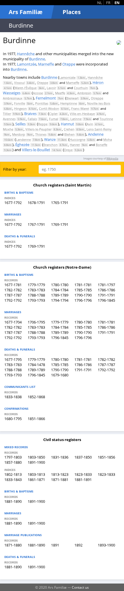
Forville (19, 103)
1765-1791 (59, 202)
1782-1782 (13, 289)
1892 (78, 545)
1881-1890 (13, 501)
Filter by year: (14, 169)
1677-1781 (13, 284)
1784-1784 (59, 289)
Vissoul (19, 82)
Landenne (23, 139)
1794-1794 (59, 300)
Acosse (38, 93)
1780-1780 (59, 284)
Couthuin (81, 88)
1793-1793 (36, 300)
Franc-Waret (80, 108)
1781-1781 (83, 284)
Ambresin (84, 93)
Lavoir (51, 88)
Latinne (76, 119)
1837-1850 (83, 457)
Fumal (53, 119)
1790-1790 (83, 295)
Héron (98, 82)
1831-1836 (59, 457)
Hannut (67, 123)
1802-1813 (13, 474)
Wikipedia (112, 158)
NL (99, 2)
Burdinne (37, 58)
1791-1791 (106, 295)
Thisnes (40, 134)
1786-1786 (106, 289)
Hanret (75, 145)
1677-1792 (13, 202)
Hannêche (26, 53)
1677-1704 (13, 322)
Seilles (20, 123)
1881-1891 (83, 479)
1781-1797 (106, 284)
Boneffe (101, 145)
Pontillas (41, 103)
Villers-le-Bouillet (36, 149)
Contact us (80, 587)
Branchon (50, 145)
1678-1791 (36, 202)
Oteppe (68, 64)
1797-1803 (13, 457)
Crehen (69, 129)
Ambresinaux (12, 98)
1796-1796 (83, 300)
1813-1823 (59, 474)
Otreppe (97, 98)
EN (117, 2)
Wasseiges (11, 92)
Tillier (7, 113)
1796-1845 (106, 300)
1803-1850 (36, 457)
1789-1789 (59, 295)
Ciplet (53, 113)
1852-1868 (36, 396)
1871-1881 (59, 479)
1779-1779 (36, 284)
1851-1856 (106, 457)
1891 (55, 545)
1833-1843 (13, 479)
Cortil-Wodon (49, 108)
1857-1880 (13, 462)
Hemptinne (68, 103)
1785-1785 (83, 289)
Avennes (9, 119)
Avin (90, 124)
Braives (30, 113)
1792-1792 (13, 300)
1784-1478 (36, 364)
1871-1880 (13, 545)
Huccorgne (77, 139)
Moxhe (8, 129)
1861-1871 (36, 479)
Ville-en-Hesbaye (82, 113)
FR (108, 2)
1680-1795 (13, 418)
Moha (107, 139)
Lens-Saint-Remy (99, 129)
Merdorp (18, 134)
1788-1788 (36, 295)
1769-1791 (59, 224)
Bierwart (72, 98)
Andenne (96, 134)
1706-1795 (36, 322)
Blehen (69, 134)
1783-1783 (36, 289)
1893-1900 (106, 545)
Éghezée (22, 144)
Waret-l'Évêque (25, 88)
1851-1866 (36, 418)
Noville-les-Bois (98, 103)
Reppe (43, 124)
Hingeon (20, 108)
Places (72, 12)
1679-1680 (59, 375)
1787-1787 (13, 295)
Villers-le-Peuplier (38, 129)
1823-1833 (83, 474)
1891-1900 (36, 462)
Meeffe (60, 93)
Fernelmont (46, 98)
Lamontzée (26, 64)
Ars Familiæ (25, 12)
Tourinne (106, 119)
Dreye (68, 150)
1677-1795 (13, 359)
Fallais (32, 119)
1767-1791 (36, 224)
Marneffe (46, 64)
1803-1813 (36, 474)
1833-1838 (13, 396)
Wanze (50, 139)
